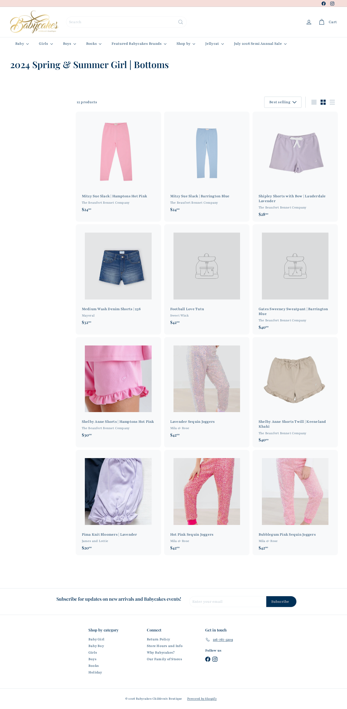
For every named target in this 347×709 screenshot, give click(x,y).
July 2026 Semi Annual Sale (258, 43)
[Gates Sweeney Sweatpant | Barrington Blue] (295, 279)
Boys (67, 43)
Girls (44, 43)
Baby (20, 43)
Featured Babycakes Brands (137, 43)
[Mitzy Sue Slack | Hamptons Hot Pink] (118, 164)
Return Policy (158, 639)
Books (92, 43)
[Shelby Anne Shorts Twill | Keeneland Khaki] (295, 392)
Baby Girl (96, 639)
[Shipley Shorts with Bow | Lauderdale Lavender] (295, 167)
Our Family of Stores (164, 659)
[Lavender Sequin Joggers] (206, 389)
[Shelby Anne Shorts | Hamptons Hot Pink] (118, 389)
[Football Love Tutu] (206, 276)
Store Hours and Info (165, 646)
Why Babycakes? (161, 652)
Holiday (95, 672)
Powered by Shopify (202, 699)
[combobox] (126, 22)
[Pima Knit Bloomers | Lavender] (118, 502)
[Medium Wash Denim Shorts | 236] (118, 276)
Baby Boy (96, 646)
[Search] (181, 22)
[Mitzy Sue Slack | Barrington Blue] (206, 164)
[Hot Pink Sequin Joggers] (206, 502)
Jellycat (212, 43)
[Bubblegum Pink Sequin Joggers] (295, 502)
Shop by (184, 43)
